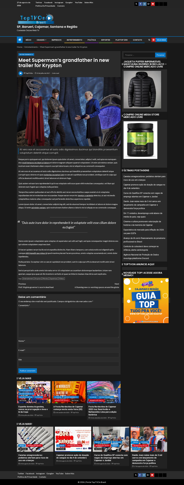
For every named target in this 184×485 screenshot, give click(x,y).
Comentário (24, 305)
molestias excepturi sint (54, 174)
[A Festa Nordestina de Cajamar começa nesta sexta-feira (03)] (68, 392)
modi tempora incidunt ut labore (36, 162)
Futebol (38, 397)
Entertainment (28, 279)
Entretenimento (74, 40)
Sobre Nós (88, 2)
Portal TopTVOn (93, 482)
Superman (53, 279)
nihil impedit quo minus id (36, 253)
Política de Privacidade (45, 6)
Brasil (22, 445)
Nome (21, 341)
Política (92, 40)
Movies (45, 279)
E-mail (21, 350)
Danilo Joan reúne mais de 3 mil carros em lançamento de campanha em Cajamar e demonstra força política (142, 205)
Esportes (105, 40)
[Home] (19, 40)
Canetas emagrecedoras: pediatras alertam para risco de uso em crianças (33, 458)
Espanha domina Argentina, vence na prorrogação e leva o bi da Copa (33, 409)
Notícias (23, 400)
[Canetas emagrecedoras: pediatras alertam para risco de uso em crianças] (35, 439)
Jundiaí (115, 445)
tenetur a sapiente (85, 195)
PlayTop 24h (122, 40)
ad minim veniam (38, 207)
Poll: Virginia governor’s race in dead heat (36, 285)
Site (20, 359)
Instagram (59, 2)
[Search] (149, 39)
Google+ (69, 2)
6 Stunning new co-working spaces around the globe (97, 285)
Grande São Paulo (62, 400)
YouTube (78, 2)
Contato (61, 6)
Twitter (39, 2)
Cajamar (58, 397)
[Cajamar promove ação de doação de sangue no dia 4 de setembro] (73, 439)
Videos (61, 279)
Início (28, 40)
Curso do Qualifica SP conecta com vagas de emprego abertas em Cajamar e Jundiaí (111, 458)
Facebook (48, 2)
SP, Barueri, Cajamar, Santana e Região (47, 27)
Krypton (38, 279)
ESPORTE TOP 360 (26, 397)
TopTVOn (29, 73)
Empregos (56, 40)
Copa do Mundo (26, 390)
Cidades (41, 40)
